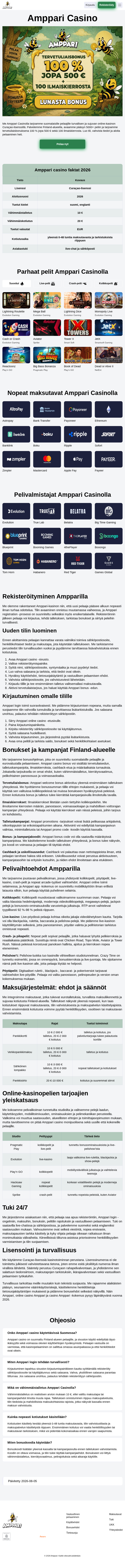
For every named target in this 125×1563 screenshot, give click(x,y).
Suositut (14, 283)
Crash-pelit (75, 283)
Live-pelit (44, 283)
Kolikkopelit (106, 283)
